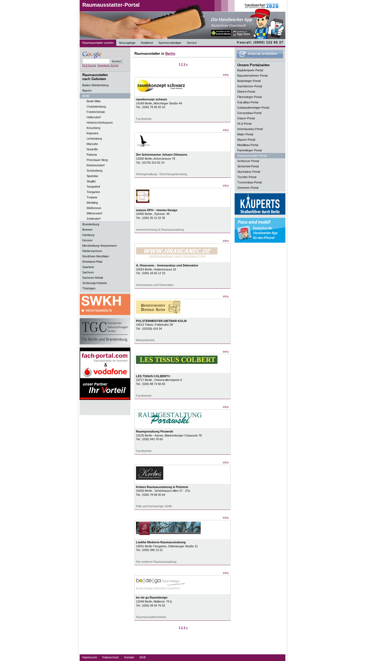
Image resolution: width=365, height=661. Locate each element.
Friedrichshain (96, 111)
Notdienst (147, 42)
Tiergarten (93, 192)
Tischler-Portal (246, 177)
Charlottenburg (96, 106)
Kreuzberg (93, 127)
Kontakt (129, 657)
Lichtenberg (94, 138)
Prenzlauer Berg (97, 160)
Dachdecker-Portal (249, 86)
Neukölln (92, 149)
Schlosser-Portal (248, 161)
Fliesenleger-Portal (249, 97)
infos (226, 74)
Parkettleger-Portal (249, 150)
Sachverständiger (169, 42)
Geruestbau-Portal (249, 113)
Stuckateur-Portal (248, 171)
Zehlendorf (93, 218)
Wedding (92, 202)
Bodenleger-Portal (249, 80)
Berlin (170, 54)
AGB (142, 657)
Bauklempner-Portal (250, 70)
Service (192, 42)
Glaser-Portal (246, 118)
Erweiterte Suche (108, 65)
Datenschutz (110, 657)
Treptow (92, 197)
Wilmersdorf (94, 213)
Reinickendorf (95, 165)
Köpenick (93, 133)
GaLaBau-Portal (247, 102)
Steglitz (91, 181)
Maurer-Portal (246, 139)
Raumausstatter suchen (98, 42)
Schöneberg (94, 170)
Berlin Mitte (94, 101)
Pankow (92, 154)
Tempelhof (93, 186)
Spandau (92, 176)
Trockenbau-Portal (249, 182)
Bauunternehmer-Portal (252, 75)
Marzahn (92, 143)
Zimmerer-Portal (247, 187)
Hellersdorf (94, 117)
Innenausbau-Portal (250, 129)
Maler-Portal (245, 134)
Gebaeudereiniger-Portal (253, 107)
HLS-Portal (244, 123)
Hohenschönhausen (100, 122)
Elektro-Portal (246, 91)
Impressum (89, 657)
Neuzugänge (127, 42)
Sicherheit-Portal (248, 166)
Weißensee (94, 208)
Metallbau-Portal (247, 145)
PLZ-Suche (89, 65)
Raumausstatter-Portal (111, 5)
